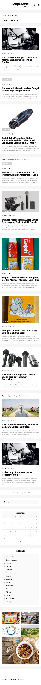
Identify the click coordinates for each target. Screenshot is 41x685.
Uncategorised (10, 598)
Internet (8, 566)
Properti (8, 589)
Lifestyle (8, 576)
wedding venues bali (23, 396)
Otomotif (9, 582)
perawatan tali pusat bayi (22, 159)
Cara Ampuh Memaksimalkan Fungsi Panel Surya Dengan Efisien (20, 89)
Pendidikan (9, 586)
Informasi (9, 563)
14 (29, 493)
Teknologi (9, 592)
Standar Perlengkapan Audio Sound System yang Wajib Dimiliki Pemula (20, 221)
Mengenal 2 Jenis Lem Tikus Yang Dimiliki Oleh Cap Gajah (19, 331)
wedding (8, 602)
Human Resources (11, 560)
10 (14, 493)
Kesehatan (9, 570)
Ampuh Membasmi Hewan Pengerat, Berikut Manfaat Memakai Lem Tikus (20, 278)
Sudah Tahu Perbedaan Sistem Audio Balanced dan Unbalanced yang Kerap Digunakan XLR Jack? (19, 140)
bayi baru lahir (10, 159)
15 (32, 493)
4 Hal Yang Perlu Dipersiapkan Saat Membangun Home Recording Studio (19, 59)
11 (18, 493)
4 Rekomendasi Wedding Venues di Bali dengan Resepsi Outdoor (20, 425)
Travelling (9, 595)
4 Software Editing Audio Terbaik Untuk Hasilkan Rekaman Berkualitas (18, 377)
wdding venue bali (11, 396)
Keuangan (9, 573)
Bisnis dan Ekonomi (12, 557)
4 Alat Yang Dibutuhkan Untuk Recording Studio (17, 473)
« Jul (20, 542)
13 (25, 493)
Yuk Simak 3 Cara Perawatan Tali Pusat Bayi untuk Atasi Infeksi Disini (20, 173)
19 (15, 531)
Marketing (9, 579)
